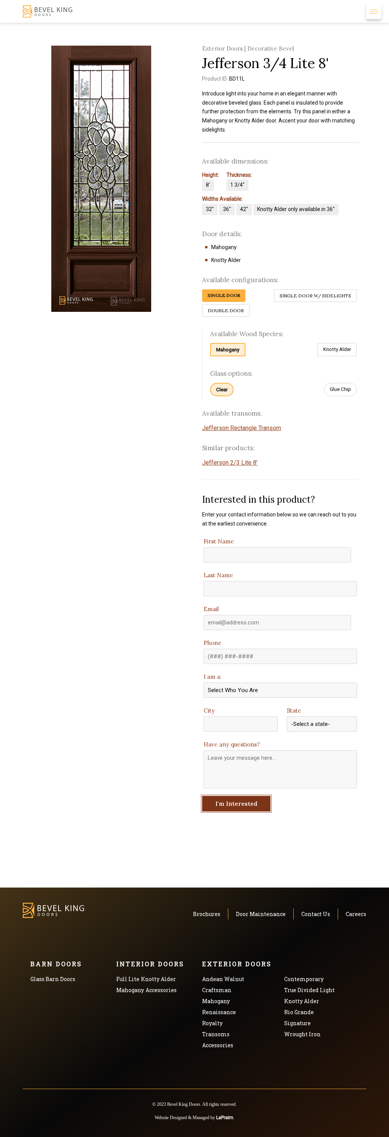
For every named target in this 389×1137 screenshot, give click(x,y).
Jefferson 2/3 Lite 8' (230, 462)
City (209, 710)
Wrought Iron (302, 1034)
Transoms (215, 1034)
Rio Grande (299, 1012)
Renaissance (219, 1012)
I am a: (212, 676)
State (294, 710)
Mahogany (227, 350)
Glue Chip (340, 389)
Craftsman (216, 990)
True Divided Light (309, 990)
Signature (297, 1023)
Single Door (223, 295)
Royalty (212, 1023)
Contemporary (304, 979)
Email (211, 609)
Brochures (206, 914)
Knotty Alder (337, 349)
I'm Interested (236, 803)
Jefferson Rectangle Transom (241, 428)
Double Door (226, 310)
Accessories (161, 990)
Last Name (218, 575)
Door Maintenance (261, 914)
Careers (356, 914)
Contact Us (315, 914)
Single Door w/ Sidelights (315, 296)
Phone (212, 642)
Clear (222, 389)
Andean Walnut (223, 979)
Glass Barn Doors (52, 979)
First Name (219, 541)
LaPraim (224, 1117)
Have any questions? (232, 744)
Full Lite (127, 979)
